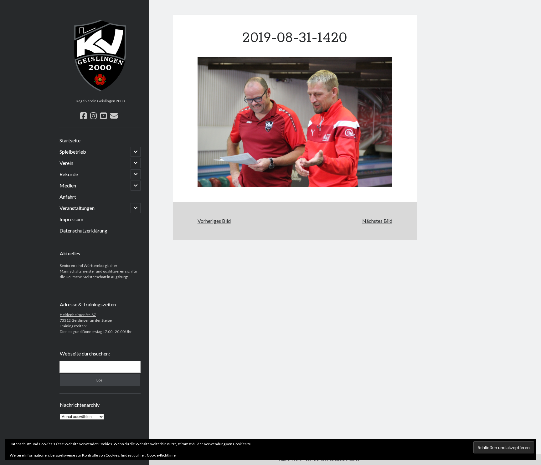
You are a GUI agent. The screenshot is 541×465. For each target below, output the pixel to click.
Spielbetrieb (72, 152)
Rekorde (68, 174)
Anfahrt (67, 197)
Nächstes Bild (377, 221)
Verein (66, 163)
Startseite (69, 140)
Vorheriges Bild (214, 221)
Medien (67, 185)
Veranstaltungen (77, 208)
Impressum (71, 219)
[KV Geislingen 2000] (100, 94)
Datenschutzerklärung (83, 230)
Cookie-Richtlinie (161, 455)
